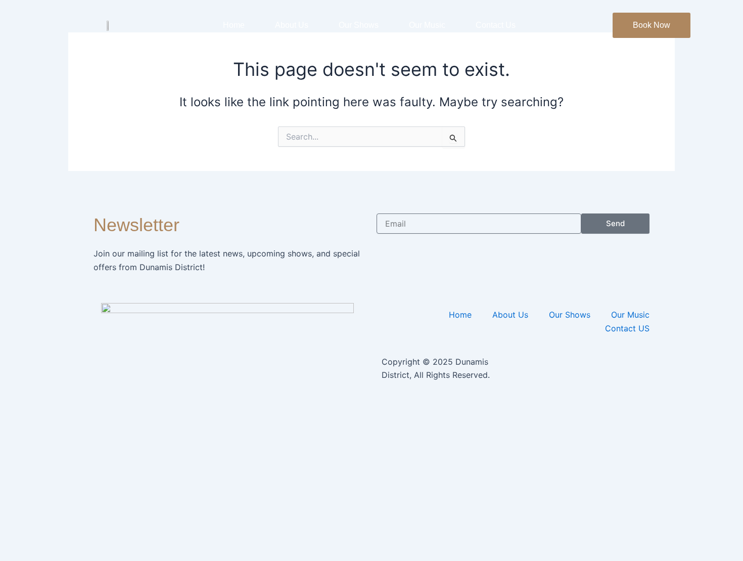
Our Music (427, 25)
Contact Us (496, 25)
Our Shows (359, 25)
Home (234, 25)
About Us (291, 25)
